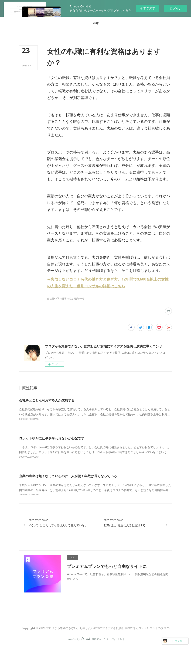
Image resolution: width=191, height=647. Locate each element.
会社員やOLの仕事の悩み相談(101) (65, 298)
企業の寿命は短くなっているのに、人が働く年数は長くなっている (68, 475)
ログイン (176, 8)
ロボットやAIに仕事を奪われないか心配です (51, 438)
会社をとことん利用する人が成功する (47, 400)
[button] (95, 23)
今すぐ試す (147, 8)
